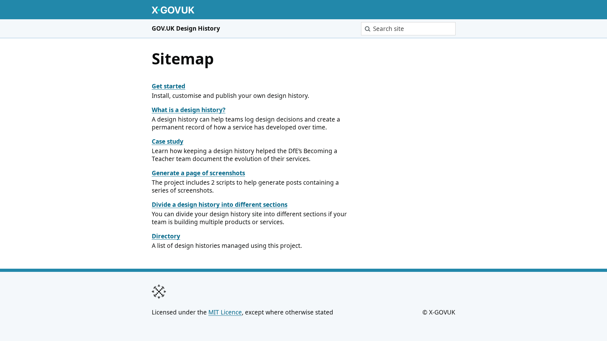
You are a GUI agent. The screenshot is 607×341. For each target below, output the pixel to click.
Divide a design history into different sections (219, 204)
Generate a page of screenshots (198, 173)
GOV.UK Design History (186, 28)
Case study (167, 141)
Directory (166, 236)
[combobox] (408, 28)
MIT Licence (225, 312)
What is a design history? (188, 110)
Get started (168, 86)
